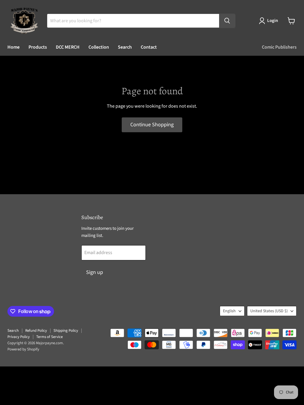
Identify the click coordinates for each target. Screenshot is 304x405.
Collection (98, 47)
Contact (149, 47)
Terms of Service (49, 336)
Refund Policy (36, 330)
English (229, 311)
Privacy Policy (18, 336)
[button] (269, 20)
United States (269, 311)
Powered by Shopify (23, 349)
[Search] (227, 21)
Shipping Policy (65, 330)
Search (125, 47)
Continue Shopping (152, 124)
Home (13, 47)
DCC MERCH (68, 47)
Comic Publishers (279, 47)
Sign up (94, 272)
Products (37, 47)
